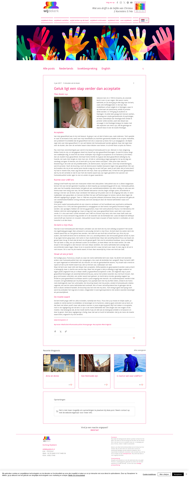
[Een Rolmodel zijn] (94, 363)
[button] (143, 68)
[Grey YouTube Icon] (131, 2)
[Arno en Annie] (59, 363)
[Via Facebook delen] (55, 331)
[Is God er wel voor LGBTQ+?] (130, 363)
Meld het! (95, 430)
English (106, 68)
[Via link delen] (66, 331)
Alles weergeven (140, 350)
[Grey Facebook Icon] (117, 2)
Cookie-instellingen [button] (149, 474)
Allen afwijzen (164, 474)
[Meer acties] (133, 83)
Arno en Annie (52, 376)
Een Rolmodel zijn (89, 376)
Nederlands (66, 68)
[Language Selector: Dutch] (144, 20)
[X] (124, 2)
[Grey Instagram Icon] (120, 2)
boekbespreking (87, 68)
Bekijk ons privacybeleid (76, 475)
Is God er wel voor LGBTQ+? (129, 376)
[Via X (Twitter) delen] (60, 331)
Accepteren (178, 474)
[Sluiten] (186, 474)
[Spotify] (127, 2)
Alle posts (49, 68)
